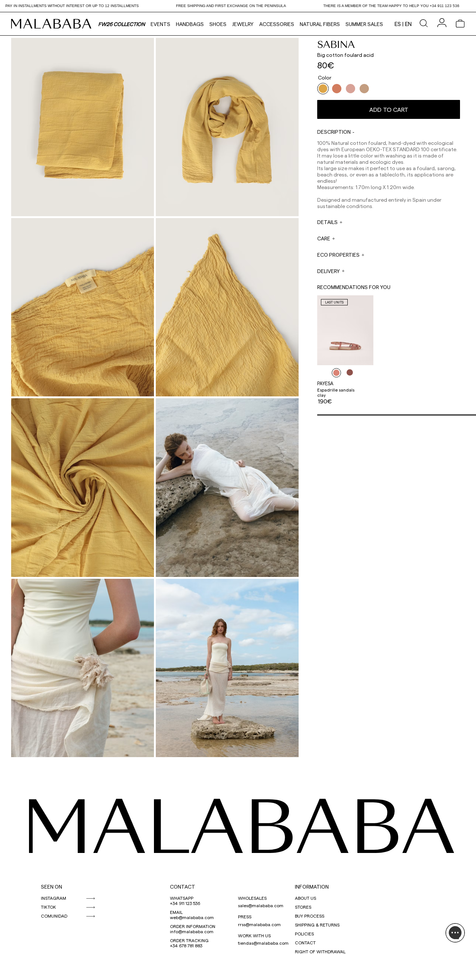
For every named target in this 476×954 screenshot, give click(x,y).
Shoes (217, 24)
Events (160, 24)
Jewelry (243, 24)
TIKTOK (48, 906)
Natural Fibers (320, 24)
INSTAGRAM (53, 898)
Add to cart (388, 109)
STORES (303, 906)
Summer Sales (364, 24)
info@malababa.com (191, 931)
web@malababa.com (192, 917)
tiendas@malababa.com (263, 942)
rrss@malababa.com (259, 924)
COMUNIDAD (54, 915)
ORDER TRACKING (189, 940)
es (398, 23)
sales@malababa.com (260, 905)
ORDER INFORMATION (192, 926)
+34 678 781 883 (186, 945)
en (408, 23)
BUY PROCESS (309, 915)
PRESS (244, 916)
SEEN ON (51, 886)
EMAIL (176, 912)
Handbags (190, 24)
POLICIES (304, 933)
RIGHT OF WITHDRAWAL (320, 951)
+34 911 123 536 (185, 903)
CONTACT (182, 886)
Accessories (276, 24)
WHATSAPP (181, 898)
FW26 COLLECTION (121, 24)
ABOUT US (305, 898)
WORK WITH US (254, 935)
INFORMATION (312, 886)
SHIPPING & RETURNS (317, 924)
